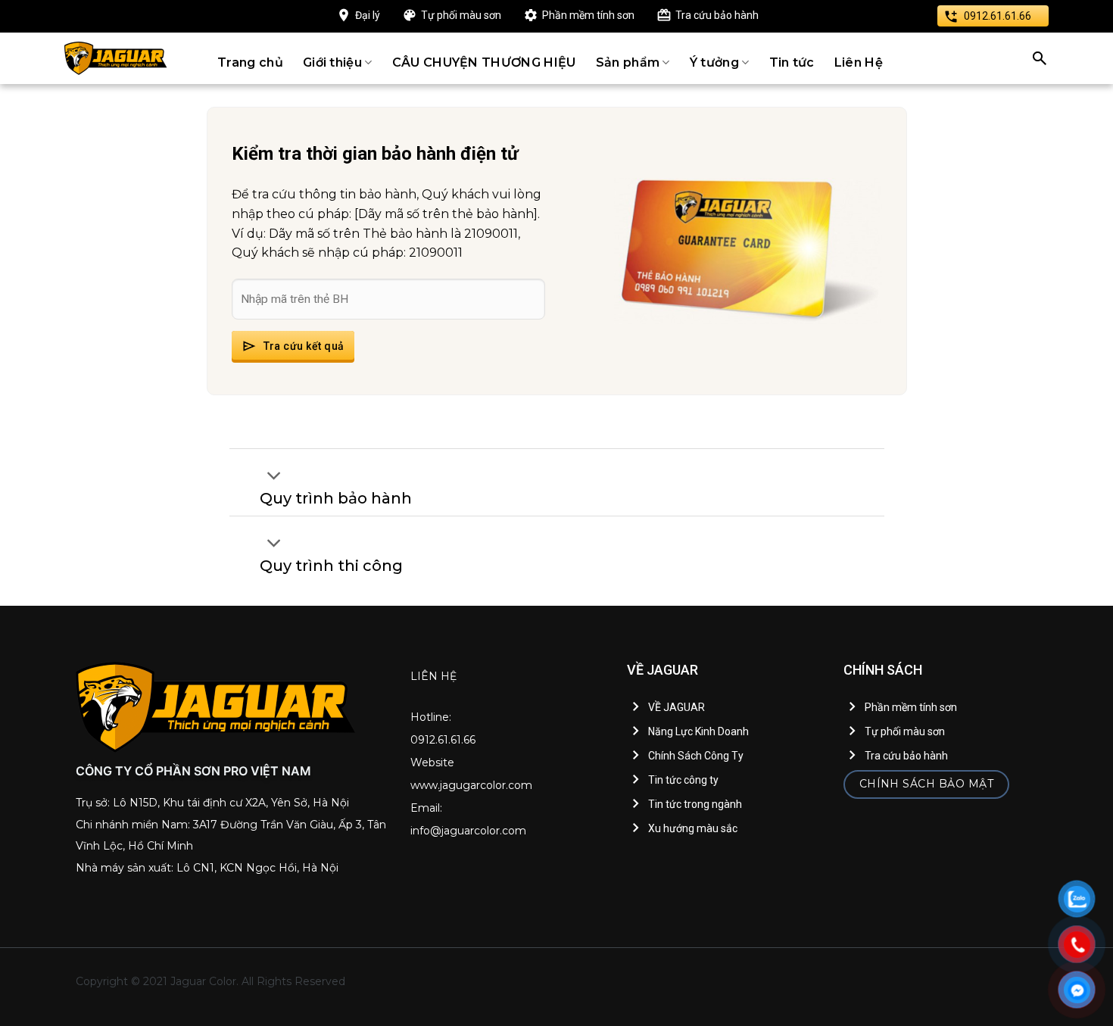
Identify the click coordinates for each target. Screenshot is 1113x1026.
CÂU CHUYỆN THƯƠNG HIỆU (484, 62)
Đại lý (367, 15)
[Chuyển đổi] (274, 477)
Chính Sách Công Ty (696, 756)
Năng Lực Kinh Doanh (698, 731)
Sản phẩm (628, 62)
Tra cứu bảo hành (717, 15)
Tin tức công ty (683, 780)
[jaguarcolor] (115, 58)
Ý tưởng (714, 62)
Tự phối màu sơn (461, 15)
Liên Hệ (858, 62)
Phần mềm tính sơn (588, 15)
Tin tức (792, 62)
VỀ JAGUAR (676, 707)
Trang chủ (250, 62)
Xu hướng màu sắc (692, 828)
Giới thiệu (332, 62)
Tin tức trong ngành (695, 804)
